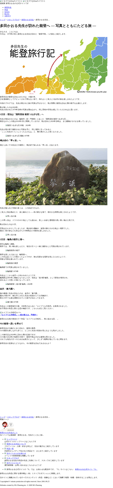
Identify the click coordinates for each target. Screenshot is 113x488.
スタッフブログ (13, 20)
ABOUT (7, 16)
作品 (6, 10)
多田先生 (7, 7)
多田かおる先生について (16, 444)
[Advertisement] (56, 381)
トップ (2, 20)
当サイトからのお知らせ (16, 453)
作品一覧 (10, 449)
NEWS (6, 12)
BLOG (6, 14)
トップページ (12, 439)
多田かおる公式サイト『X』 (86, 469)
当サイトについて (14, 463)
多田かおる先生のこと (9, 433)
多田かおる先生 (27, 20)
